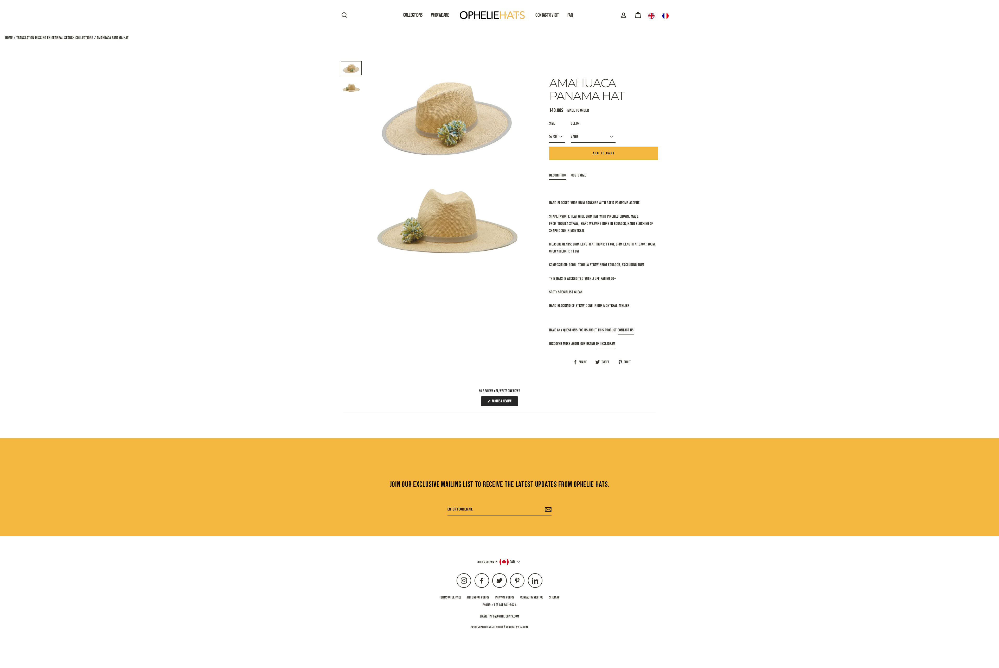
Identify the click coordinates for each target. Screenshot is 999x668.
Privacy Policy (505, 597)
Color (575, 123)
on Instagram (606, 343)
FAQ (570, 15)
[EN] (653, 16)
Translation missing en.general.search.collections (54, 37)
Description (557, 175)
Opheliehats (485, 627)
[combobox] (653, 16)
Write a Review (505, 402)
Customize (578, 175)
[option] (667, 16)
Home (9, 37)
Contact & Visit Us (531, 597)
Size (552, 123)
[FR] (667, 16)
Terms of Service (450, 597)
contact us (626, 330)
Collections (412, 15)
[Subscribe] (547, 509)
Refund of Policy (478, 597)
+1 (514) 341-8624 (504, 605)
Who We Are (440, 15)
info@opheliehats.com (504, 616)
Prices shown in (487, 562)
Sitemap (554, 597)
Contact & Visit (547, 15)
